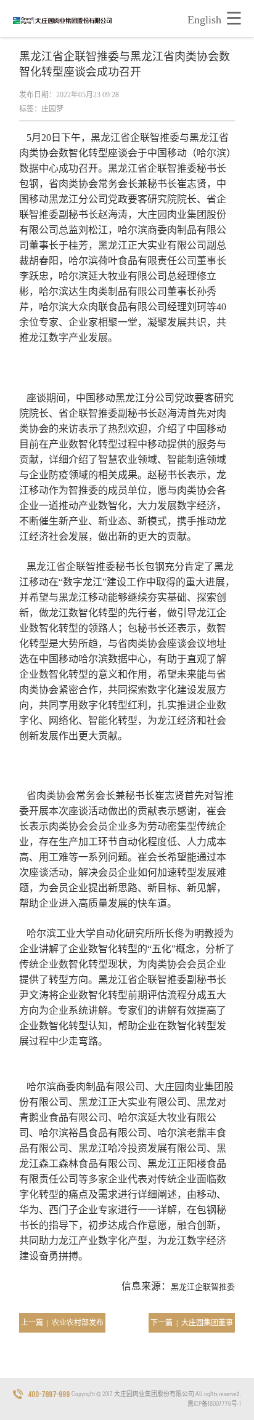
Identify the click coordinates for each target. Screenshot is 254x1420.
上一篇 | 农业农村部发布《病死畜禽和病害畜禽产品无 (62, 1325)
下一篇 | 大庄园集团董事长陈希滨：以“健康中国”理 (191, 1325)
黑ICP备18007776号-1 (214, 1404)
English (204, 20)
